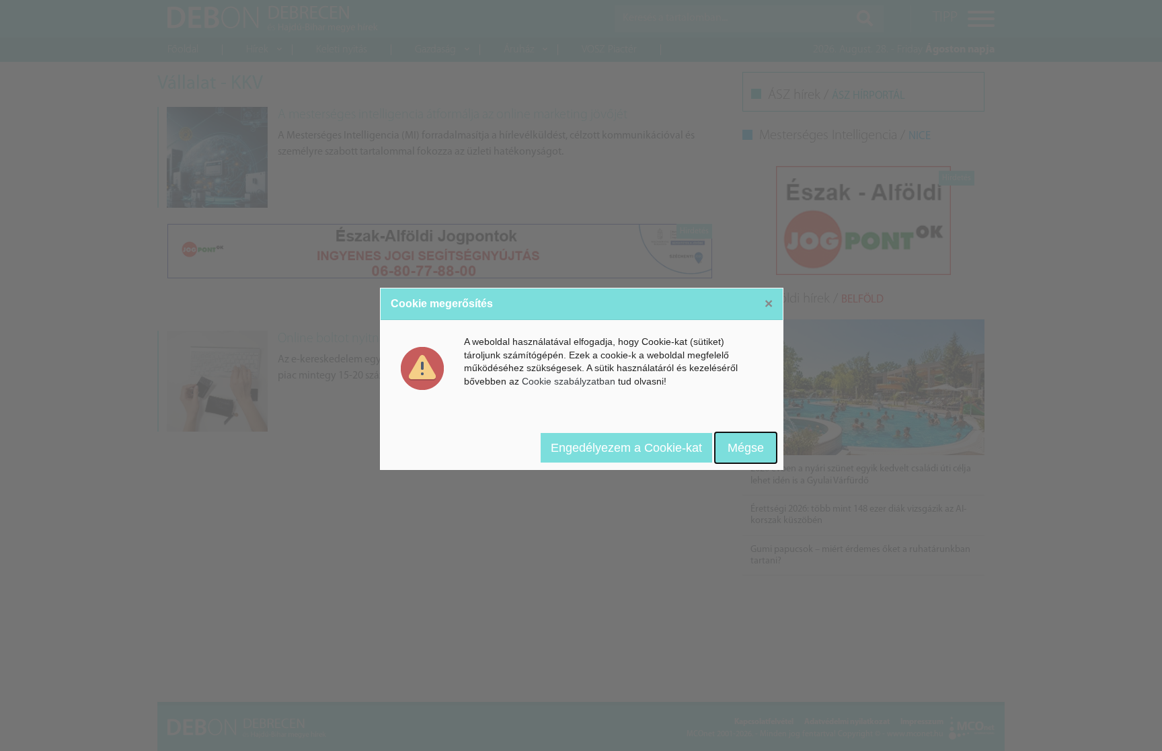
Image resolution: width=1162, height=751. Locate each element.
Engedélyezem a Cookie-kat (626, 447)
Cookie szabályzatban (568, 381)
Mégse (746, 447)
